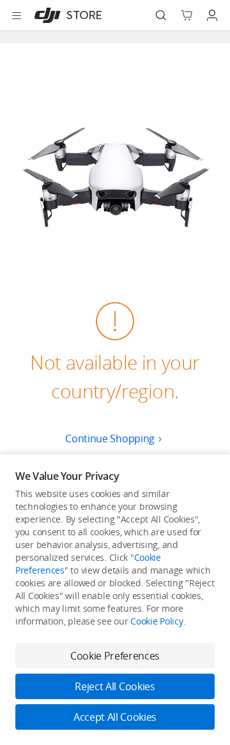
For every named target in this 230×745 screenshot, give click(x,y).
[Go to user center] (212, 15)
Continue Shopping (110, 438)
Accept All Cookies (115, 717)
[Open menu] (16, 15)
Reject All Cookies (115, 686)
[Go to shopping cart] (186, 15)
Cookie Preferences (115, 656)
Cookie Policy (156, 621)
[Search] (161, 15)
